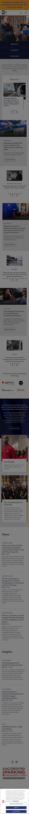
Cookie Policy (16, 801)
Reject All (16, 807)
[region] (14, 801)
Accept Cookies (16, 811)
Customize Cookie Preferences (16, 803)
